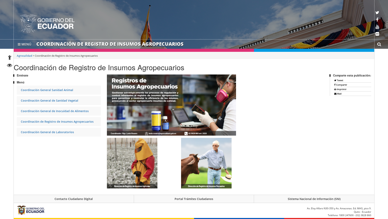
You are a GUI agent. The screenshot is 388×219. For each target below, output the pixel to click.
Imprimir (341, 89)
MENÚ (26, 43)
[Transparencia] (9, 66)
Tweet (339, 80)
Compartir (341, 84)
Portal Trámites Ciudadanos (194, 199)
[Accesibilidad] (10, 58)
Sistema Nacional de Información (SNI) (314, 199)
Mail (339, 93)
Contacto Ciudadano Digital (74, 199)
